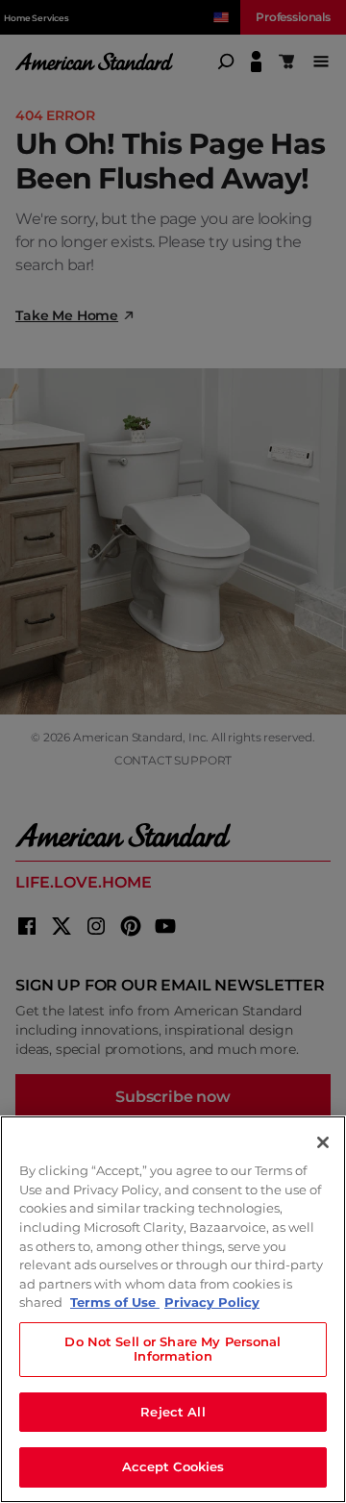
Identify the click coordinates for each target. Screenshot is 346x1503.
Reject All (172, 1411)
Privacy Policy (212, 1302)
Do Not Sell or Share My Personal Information (172, 1349)
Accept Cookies (173, 1466)
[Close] (323, 1142)
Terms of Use (115, 1302)
